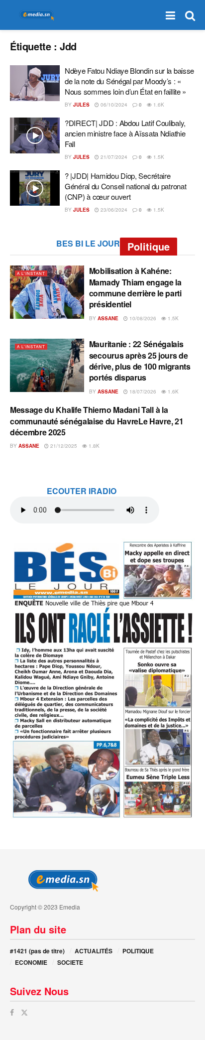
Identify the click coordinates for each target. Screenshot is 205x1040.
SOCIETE (70, 962)
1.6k (158, 104)
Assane (108, 318)
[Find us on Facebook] (12, 1012)
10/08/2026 (142, 318)
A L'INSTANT (31, 273)
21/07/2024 (113, 156)
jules (81, 104)
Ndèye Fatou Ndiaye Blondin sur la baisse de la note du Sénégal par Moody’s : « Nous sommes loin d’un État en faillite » (129, 81)
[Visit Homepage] (35, 15)
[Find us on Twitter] (24, 1012)
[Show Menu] (170, 15)
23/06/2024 (113, 209)
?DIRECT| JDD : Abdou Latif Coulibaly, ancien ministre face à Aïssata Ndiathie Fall (125, 133)
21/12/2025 (63, 445)
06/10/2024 (113, 104)
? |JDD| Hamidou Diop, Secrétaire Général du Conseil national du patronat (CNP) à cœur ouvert (125, 186)
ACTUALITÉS (93, 950)
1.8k (93, 445)
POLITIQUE (138, 950)
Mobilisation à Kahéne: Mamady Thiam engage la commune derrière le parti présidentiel (135, 287)
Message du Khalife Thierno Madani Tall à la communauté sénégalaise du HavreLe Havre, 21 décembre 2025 (96, 421)
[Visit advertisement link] (102, 678)
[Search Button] (190, 15)
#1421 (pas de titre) (37, 950)
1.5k (158, 156)
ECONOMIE (31, 962)
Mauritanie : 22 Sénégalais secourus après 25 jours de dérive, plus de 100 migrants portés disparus (140, 360)
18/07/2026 (142, 391)
